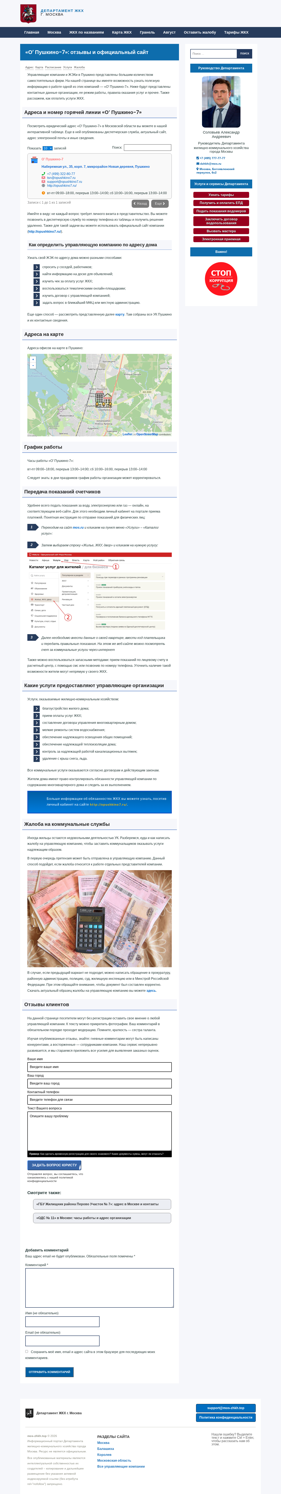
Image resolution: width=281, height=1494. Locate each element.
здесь (151, 990)
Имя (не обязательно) (41, 1313)
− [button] (33, 365)
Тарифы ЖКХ (236, 32)
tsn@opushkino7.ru (61, 178)
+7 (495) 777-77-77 (212, 158)
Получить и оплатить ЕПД (221, 203)
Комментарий (36, 1265)
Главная (31, 32)
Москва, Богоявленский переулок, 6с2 (215, 170)
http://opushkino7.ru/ (62, 185)
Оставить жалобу (200, 32)
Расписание (53, 67)
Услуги (67, 67)
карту (119, 314)
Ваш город (35, 1075)
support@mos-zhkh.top (225, 1408)
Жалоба (79, 67)
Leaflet (127, 434)
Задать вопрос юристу (54, 1165)
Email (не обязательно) (42, 1332)
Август (169, 32)
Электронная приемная (221, 239)
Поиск (244, 53)
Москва (54, 32)
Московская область (114, 1460)
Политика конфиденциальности (225, 1417)
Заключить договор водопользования (221, 221)
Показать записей (46, 148)
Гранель (147, 32)
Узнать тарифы (221, 195)
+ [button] (33, 359)
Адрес (29, 67)
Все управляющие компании (121, 1466)
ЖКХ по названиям (86, 32)
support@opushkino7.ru (64, 181)
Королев (104, 1454)
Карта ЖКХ (122, 32)
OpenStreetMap (147, 434)
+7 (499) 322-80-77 (61, 174)
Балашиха (105, 1449)
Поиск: (117, 147)
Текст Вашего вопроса (44, 1108)
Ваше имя (35, 1059)
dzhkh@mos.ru (210, 163)
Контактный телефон (43, 1092)
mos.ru (78, 527)
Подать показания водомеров (221, 211)
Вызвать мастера (221, 231)
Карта (39, 67)
